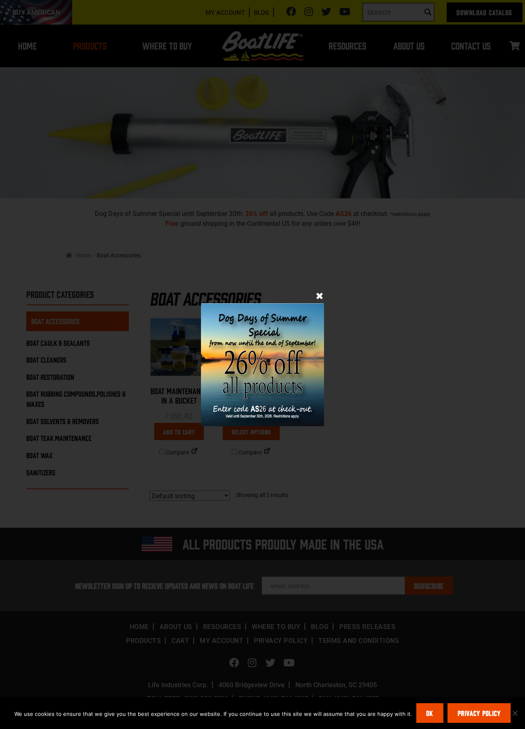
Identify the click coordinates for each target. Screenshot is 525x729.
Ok (429, 713)
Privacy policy (479, 713)
